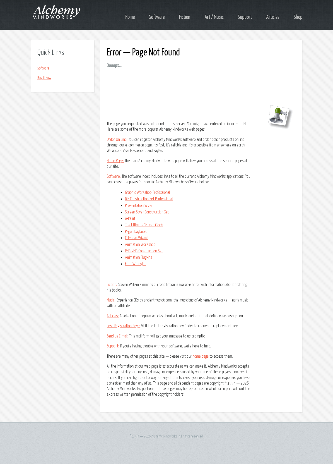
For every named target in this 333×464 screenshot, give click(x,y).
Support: (113, 346)
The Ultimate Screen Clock (144, 225)
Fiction (184, 17)
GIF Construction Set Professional (149, 199)
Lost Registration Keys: (123, 326)
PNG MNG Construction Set (144, 251)
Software (157, 17)
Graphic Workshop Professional (147, 192)
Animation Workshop (140, 244)
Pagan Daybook (136, 232)
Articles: (113, 316)
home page (201, 356)
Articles (273, 17)
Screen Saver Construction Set (147, 212)
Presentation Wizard (139, 205)
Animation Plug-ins (138, 257)
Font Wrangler (135, 264)
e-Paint (130, 218)
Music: (111, 300)
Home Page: (115, 161)
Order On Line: (117, 139)
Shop (298, 17)
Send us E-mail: (117, 336)
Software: (114, 176)
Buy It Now (44, 78)
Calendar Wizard (136, 238)
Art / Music (214, 17)
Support (245, 17)
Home (130, 17)
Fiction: (112, 284)
